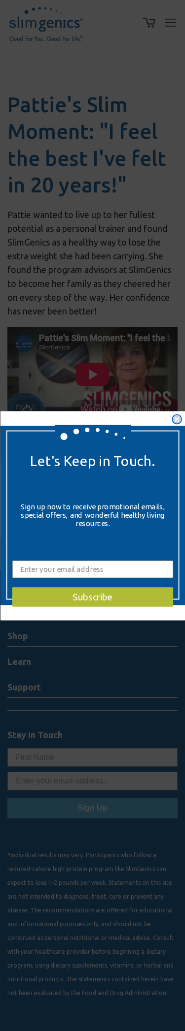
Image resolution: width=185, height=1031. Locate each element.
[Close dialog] (177, 419)
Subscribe (93, 596)
